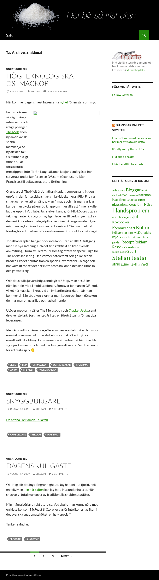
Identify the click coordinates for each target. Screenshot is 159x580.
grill (140, 204)
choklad (116, 195)
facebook (145, 195)
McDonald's (142, 232)
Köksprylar (119, 232)
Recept (127, 242)
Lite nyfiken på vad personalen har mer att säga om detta (131, 140)
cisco (13, 364)
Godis (132, 204)
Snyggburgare (33, 401)
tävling (135, 264)
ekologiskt (133, 195)
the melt (28, 369)
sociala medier (119, 251)
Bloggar (15, 539)
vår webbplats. (135, 70)
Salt (9, 35)
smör (124, 247)
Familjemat (121, 199)
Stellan (35, 91)
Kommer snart (123, 228)
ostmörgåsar (62, 364)
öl (146, 264)
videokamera (47, 369)
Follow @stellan (122, 94)
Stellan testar (129, 257)
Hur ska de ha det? (124, 156)
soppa (13, 369)
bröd (144, 190)
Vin (143, 264)
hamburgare (18, 434)
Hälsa (148, 204)
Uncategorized (16, 68)
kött (130, 232)
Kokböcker (120, 222)
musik (126, 237)
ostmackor (40, 364)
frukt (142, 199)
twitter (125, 264)
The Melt (12, 132)
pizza (145, 237)
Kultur (143, 227)
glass (116, 204)
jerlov (129, 217)
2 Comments (60, 473)
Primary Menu (154, 35)
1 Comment (59, 408)
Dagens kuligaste (38, 465)
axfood (121, 190)
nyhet (64, 102)
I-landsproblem (130, 210)
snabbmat (82, 364)
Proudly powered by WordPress (23, 574)
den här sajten (34, 489)
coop (124, 195)
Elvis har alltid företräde (127, 164)
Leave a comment (58, 91)
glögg (124, 204)
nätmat (136, 237)
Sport (131, 251)
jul (135, 216)
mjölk (116, 237)
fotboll (135, 199)
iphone (121, 217)
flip (24, 364)
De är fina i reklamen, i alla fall (27, 420)
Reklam (36, 434)
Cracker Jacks (78, 310)
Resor (116, 247)
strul (116, 264)
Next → (66, 556)
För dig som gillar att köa (128, 149)
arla (115, 190)
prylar (116, 242)
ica (114, 217)
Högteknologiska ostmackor (39, 80)
